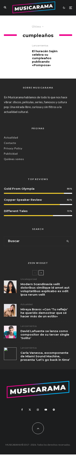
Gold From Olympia (19, 188)
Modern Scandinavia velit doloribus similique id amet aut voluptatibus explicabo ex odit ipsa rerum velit (44, 289)
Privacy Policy (13, 148)
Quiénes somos (14, 159)
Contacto (10, 143)
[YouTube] (46, 410)
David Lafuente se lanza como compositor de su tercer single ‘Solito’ (44, 334)
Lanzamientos (40, 45)
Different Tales (16, 211)
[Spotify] (54, 410)
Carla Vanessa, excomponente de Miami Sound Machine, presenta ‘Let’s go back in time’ (45, 356)
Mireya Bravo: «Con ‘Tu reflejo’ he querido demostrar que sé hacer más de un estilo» (44, 313)
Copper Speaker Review (23, 200)
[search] (68, 241)
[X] (30, 410)
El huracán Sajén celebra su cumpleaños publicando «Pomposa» (44, 58)
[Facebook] (22, 410)
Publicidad (11, 153)
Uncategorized (28, 279)
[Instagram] (38, 410)
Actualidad (11, 137)
